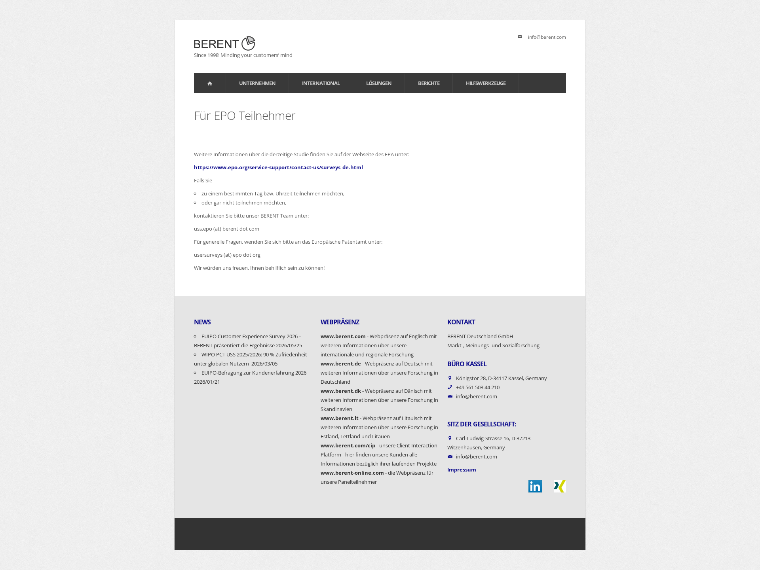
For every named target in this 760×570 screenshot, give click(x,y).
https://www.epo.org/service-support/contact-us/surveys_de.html (278, 167)
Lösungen (378, 83)
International (321, 83)
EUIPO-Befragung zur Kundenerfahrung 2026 (254, 372)
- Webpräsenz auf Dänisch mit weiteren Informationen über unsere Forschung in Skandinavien (379, 400)
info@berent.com (547, 37)
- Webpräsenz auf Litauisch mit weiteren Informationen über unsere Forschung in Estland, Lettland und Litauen (379, 427)
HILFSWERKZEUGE (485, 83)
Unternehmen (257, 83)
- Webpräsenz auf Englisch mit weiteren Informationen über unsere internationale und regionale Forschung (379, 345)
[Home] (210, 83)
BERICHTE (428, 83)
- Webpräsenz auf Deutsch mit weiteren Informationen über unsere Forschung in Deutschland (379, 372)
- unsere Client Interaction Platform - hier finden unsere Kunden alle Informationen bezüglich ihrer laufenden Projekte (379, 454)
